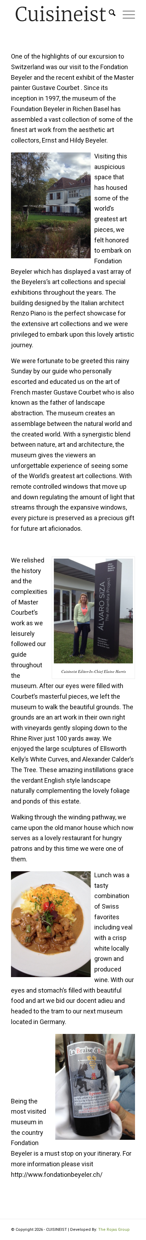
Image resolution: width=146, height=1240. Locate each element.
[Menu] (125, 14)
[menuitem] (109, 14)
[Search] (109, 14)
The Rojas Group (114, 1229)
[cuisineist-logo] (60, 14)
